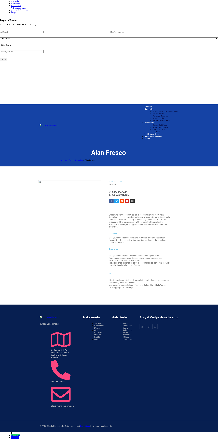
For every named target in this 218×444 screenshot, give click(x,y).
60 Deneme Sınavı (127, 331)
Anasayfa (15, 1)
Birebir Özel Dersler (99, 327)
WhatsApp (15, 435)
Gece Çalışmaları (159, 130)
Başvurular (15, 3)
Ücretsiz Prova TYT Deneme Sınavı (165, 111)
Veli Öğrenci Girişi (18, 8)
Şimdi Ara (15, 437)
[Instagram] (142, 326)
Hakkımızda (16, 6)
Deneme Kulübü (158, 118)
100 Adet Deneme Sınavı (161, 120)
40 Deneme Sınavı (127, 327)
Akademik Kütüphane (20, 10)
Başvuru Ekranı (158, 114)
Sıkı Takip (156, 132)
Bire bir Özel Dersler (160, 125)
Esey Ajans (85, 426)
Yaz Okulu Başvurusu (160, 116)
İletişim (14, 12)
